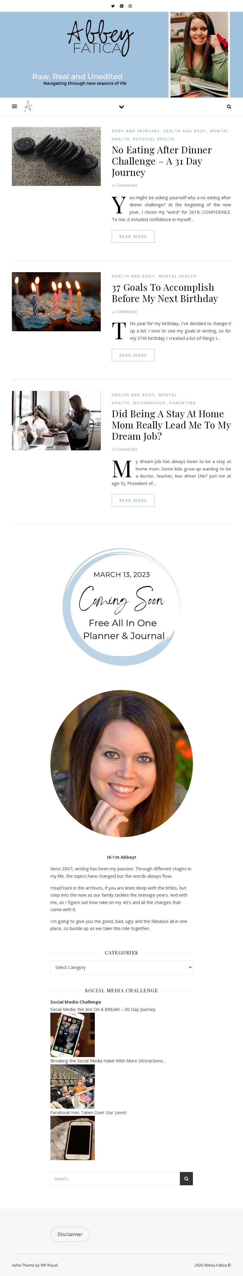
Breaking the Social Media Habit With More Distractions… (108, 1061)
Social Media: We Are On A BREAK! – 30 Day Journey (103, 1009)
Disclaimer (69, 1234)
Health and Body (185, 131)
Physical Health (154, 139)
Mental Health (177, 276)
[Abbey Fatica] (28, 106)
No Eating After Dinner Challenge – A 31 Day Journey (162, 160)
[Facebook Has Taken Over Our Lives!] (121, 1138)
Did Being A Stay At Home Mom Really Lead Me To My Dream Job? (171, 424)
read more (133, 236)
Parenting (183, 402)
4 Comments (124, 311)
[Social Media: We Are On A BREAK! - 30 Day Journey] (121, 1035)
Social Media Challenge (75, 1002)
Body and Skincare (136, 131)
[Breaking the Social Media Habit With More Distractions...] (121, 1086)
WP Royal (49, 1265)
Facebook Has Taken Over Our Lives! (88, 1112)
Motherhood (149, 402)
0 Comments (124, 185)
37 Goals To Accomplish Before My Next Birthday (165, 292)
